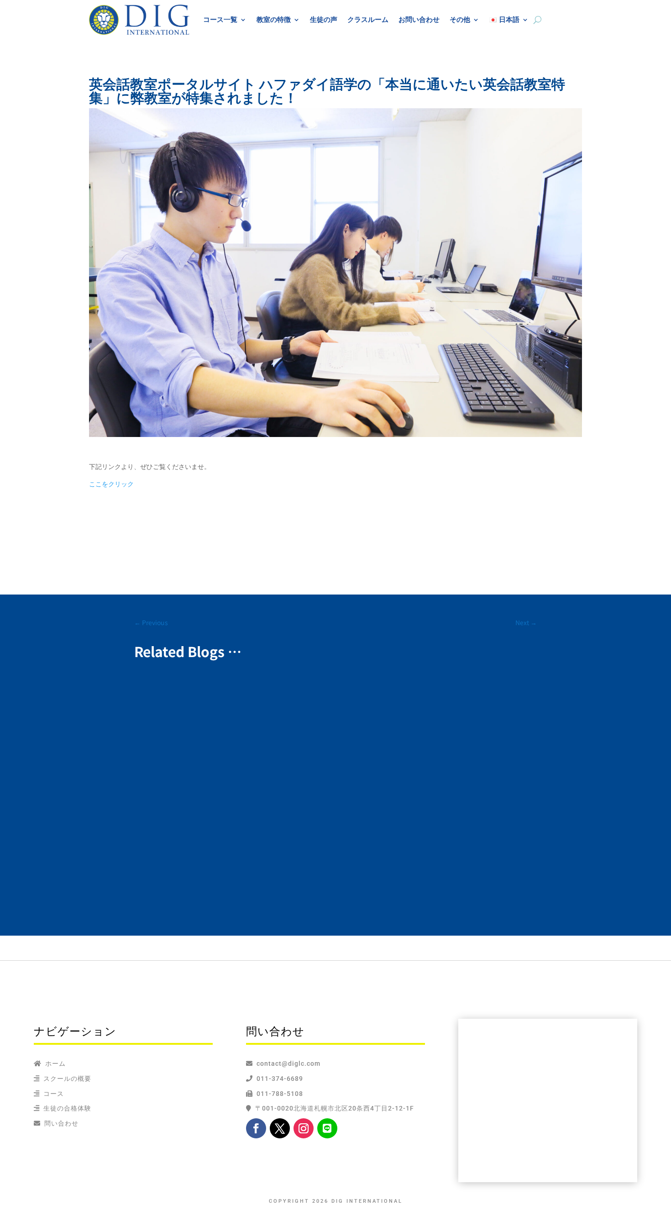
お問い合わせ (419, 19)
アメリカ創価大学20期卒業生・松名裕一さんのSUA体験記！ (254, 768)
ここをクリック (111, 484)
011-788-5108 (278, 1093)
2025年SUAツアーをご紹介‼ (195, 700)
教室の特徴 (274, 19)
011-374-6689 (278, 1078)
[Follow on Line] (327, 1128)
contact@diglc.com (288, 1063)
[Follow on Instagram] (304, 1128)
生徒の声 (323, 19)
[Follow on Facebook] (256, 1128)
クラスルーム (367, 19)
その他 (460, 19)
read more (159, 727)
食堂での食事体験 (176, 847)
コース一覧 (220, 19)
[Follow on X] (280, 1128)
